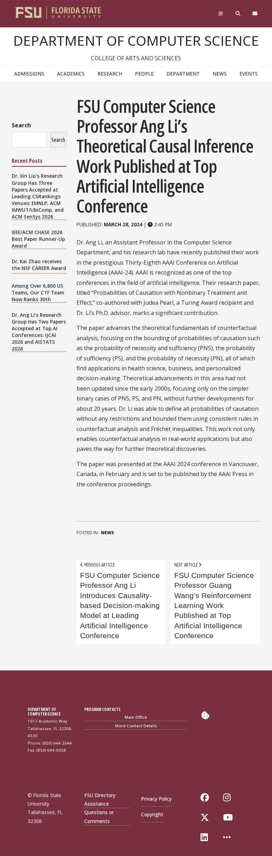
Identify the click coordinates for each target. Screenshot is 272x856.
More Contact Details (136, 725)
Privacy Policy (156, 798)
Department (183, 73)
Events (248, 73)
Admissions (29, 73)
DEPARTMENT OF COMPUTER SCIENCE (136, 40)
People (144, 73)
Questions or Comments (99, 816)
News (219, 73)
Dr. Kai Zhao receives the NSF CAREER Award (39, 264)
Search (21, 125)
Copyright (152, 814)
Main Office (136, 717)
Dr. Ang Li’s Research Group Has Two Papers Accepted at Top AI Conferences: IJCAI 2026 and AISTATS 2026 (39, 331)
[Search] (238, 15)
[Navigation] (221, 15)
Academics (71, 73)
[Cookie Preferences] (205, 715)
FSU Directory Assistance (99, 799)
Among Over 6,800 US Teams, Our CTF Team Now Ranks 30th (38, 292)
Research (109, 73)
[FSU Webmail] (255, 15)
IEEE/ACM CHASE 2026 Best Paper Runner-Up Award (38, 239)
